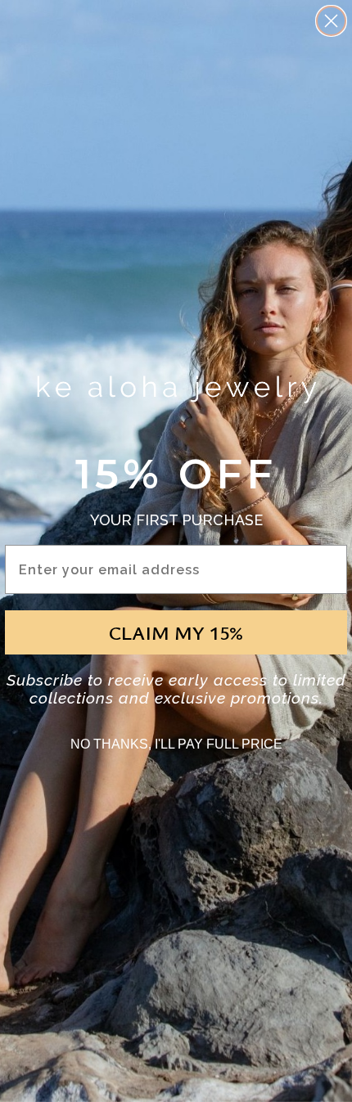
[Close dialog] (331, 21)
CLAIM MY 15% (176, 632)
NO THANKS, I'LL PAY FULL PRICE (176, 744)
